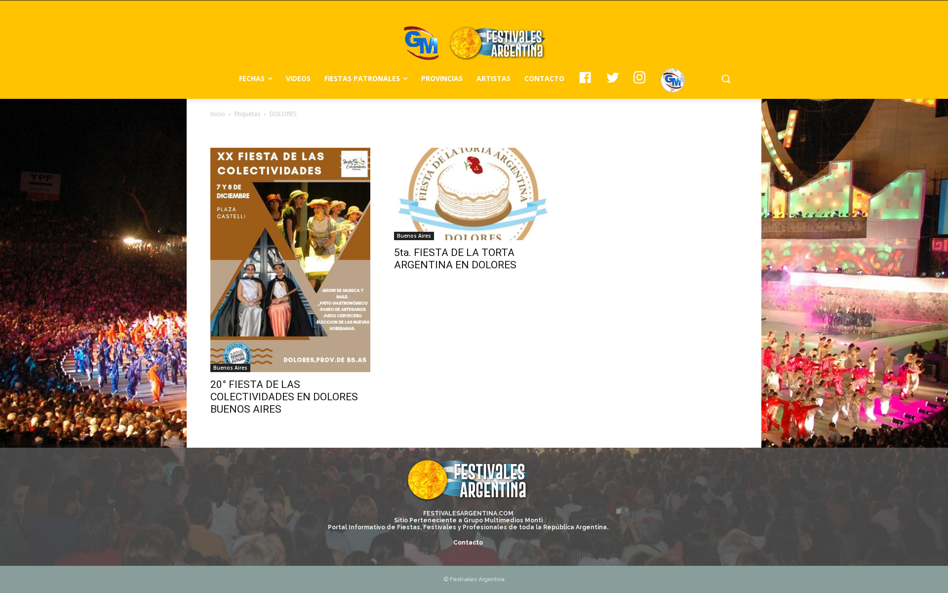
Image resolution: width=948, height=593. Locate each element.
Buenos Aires (230, 367)
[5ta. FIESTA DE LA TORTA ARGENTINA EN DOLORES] (474, 194)
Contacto (468, 542)
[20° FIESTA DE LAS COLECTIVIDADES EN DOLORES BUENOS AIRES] (290, 260)
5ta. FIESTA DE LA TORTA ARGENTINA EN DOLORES (455, 259)
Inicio (217, 114)
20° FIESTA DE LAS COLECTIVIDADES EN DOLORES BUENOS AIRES (284, 397)
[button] (726, 78)
